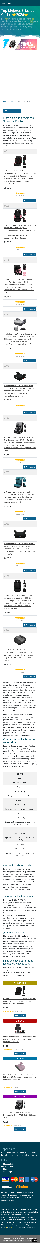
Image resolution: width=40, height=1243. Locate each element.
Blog (5, 1169)
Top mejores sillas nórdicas (17, 1220)
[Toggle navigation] (36, 3)
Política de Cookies (25, 1241)
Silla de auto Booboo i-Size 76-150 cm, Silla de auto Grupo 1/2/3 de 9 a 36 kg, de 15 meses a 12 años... (19, 1115)
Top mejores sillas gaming (17, 1217)
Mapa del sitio (9, 1164)
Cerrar (35, 1241)
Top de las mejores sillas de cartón (25, 1227)
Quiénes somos (9, 1166)
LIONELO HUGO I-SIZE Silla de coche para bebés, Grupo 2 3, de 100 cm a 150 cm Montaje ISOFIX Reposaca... (19, 1001)
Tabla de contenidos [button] (13, 111)
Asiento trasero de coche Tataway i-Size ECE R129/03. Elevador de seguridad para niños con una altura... (19, 1077)
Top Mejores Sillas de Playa (9, 1209)
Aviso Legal (7, 1171)
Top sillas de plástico (14, 1225)
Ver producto (30, 200)
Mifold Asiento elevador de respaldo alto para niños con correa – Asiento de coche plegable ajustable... (19, 1039)
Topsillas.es (7, 2)
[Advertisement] (20, 74)
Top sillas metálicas (27, 1209)
